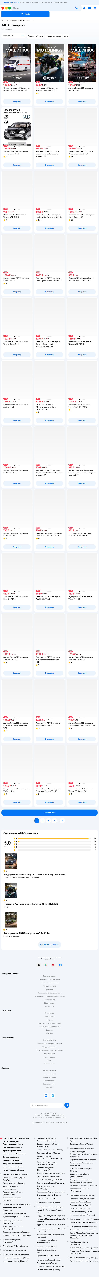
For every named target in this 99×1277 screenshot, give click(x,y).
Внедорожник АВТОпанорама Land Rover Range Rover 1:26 (34, 874)
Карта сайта (49, 1006)
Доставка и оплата (49, 976)
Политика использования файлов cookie (50, 996)
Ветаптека (49, 1087)
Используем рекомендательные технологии (49, 1118)
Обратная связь (49, 1003)
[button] (25, 14)
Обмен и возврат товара (50, 983)
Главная (4, 20)
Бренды (13, 20)
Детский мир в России (40, 1122)
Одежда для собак (49, 1084)
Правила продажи (49, 986)
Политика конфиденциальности (49, 993)
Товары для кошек (49, 1070)
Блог (49, 1060)
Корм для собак (49, 1081)
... (58, 820)
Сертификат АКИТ (50, 1000)
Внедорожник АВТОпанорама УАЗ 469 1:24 (26, 933)
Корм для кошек (49, 1074)
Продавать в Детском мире (49, 979)
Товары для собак (49, 1077)
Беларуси (63, 1122)
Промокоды (49, 990)
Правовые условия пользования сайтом (49, 1115)
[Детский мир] (6, 8)
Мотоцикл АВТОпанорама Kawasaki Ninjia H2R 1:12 (30, 903)
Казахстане (54, 1122)
